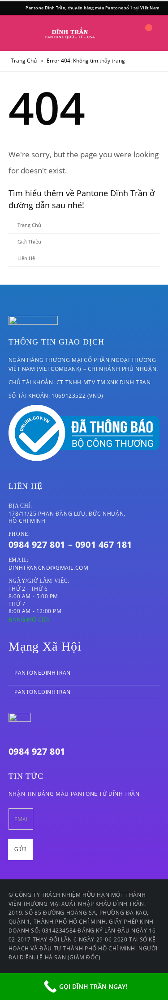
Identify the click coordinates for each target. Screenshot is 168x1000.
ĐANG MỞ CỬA (29, 619)
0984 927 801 (37, 751)
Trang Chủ (24, 60)
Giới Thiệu (29, 241)
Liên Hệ (26, 258)
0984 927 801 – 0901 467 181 (70, 544)
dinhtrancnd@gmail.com (49, 567)
